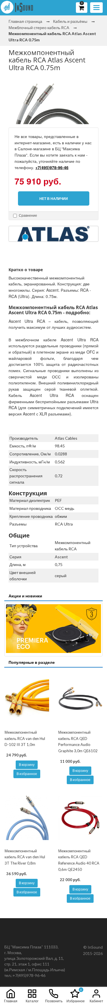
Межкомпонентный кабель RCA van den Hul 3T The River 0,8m (25, 857)
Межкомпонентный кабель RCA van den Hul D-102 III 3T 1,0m (25, 738)
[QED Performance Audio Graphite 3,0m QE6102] (80, 699)
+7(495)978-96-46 (51, 167)
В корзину (27, 764)
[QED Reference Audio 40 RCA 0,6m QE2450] (80, 817)
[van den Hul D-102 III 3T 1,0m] (27, 699)
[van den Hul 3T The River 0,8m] (27, 817)
